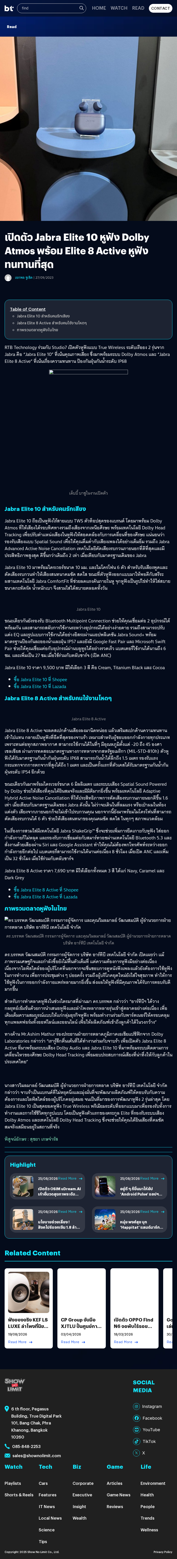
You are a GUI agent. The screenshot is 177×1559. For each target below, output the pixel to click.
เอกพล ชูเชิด (23, 278)
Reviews (115, 1506)
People (148, 1506)
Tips (43, 1541)
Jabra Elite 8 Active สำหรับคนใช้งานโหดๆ (52, 322)
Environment (153, 1483)
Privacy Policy (163, 1552)
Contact (160, 8)
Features (47, 1494)
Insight (79, 1506)
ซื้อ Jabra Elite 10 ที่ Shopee (40, 679)
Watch (119, 7)
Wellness (149, 1530)
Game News (118, 1494)
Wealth (79, 1518)
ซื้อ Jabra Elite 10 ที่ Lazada (40, 686)
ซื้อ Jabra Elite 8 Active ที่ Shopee (46, 890)
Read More (67, 1178)
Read (138, 7)
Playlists (13, 1483)
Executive (82, 1494)
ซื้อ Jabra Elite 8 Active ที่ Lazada (45, 897)
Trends (147, 1518)
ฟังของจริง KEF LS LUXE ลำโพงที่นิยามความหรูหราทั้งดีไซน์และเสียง (28, 1329)
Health (147, 1494)
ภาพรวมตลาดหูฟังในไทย (37, 329)
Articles (114, 1483)
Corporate (83, 1483)
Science (47, 1530)
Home (99, 7)
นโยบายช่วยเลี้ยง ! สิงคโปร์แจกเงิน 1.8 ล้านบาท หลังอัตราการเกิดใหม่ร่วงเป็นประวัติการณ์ (60, 1229)
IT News (47, 1506)
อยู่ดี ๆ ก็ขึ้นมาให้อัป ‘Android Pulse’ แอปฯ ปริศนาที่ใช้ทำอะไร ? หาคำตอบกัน (141, 1196)
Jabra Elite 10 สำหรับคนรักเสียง (43, 316)
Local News (50, 1518)
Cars (43, 1483)
